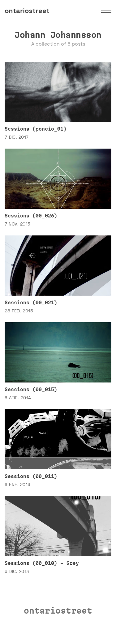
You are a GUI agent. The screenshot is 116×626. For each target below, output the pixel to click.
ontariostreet (27, 10)
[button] (106, 11)
